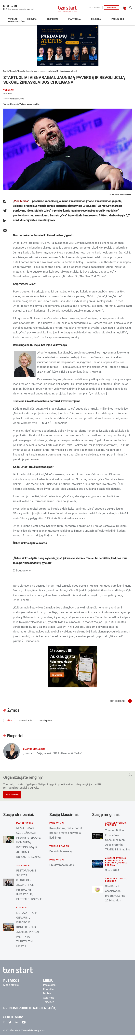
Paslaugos (117, 19)
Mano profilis (11, 984)
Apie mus (48, 997)
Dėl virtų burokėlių (60, 851)
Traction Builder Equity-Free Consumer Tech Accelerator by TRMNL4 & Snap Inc (117, 840)
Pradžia (6, 71)
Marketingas (24, 823)
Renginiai (96, 19)
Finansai (21, 908)
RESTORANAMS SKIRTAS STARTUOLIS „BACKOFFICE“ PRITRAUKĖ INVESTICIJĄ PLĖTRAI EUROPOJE (29, 885)
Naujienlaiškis (16, 21)
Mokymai (32, 19)
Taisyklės (48, 1002)
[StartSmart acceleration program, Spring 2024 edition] (97, 889)
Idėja (9, 720)
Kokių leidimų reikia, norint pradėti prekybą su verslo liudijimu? (65, 832)
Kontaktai (48, 989)
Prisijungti (112, 7)
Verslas (12, 19)
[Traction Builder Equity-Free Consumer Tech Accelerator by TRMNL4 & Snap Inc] (97, 836)
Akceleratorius (115, 823)
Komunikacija (25, 720)
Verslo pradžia (33, 104)
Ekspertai (52, 19)
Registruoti (12, 795)
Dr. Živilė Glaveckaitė (34, 749)
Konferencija (114, 860)
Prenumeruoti (95, 8)
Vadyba (22, 104)
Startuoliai (74, 19)
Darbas (47, 993)
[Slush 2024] (97, 863)
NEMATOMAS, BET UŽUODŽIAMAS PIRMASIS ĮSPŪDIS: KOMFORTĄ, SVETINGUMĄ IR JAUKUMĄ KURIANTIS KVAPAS (28, 842)
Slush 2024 (112, 870)
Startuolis (13, 71)
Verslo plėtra (45, 720)
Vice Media (21, 201)
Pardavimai (56, 823)
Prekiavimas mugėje (62, 865)
